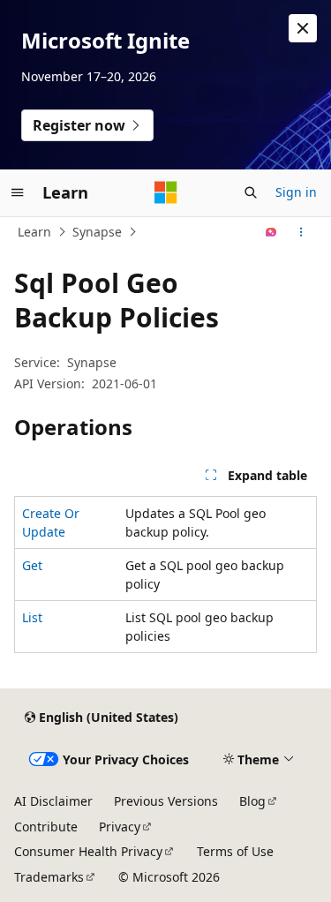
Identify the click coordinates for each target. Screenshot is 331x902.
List (32, 617)
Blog (252, 801)
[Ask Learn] (271, 232)
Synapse (97, 231)
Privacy (119, 826)
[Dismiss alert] (303, 28)
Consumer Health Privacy (88, 851)
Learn (34, 231)
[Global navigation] (17, 192)
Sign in (296, 192)
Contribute (46, 826)
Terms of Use (235, 851)
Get (32, 565)
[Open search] (250, 192)
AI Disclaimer (53, 801)
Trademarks (49, 876)
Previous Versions (166, 801)
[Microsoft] (165, 192)
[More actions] (301, 232)
